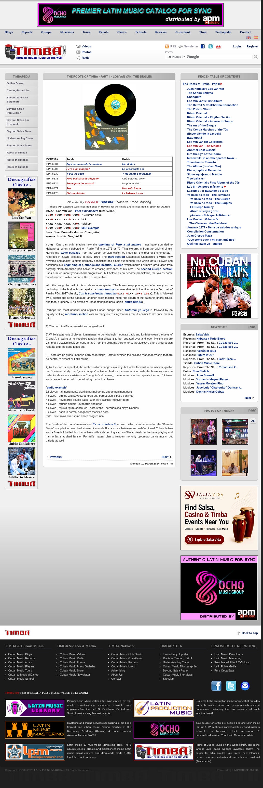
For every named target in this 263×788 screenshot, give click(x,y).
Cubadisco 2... (228, 342)
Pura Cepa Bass (224, 670)
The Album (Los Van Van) (204, 166)
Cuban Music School (21, 678)
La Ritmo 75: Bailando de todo (207, 190)
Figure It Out (205, 354)
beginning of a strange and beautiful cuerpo (94, 264)
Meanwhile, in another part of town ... (212, 158)
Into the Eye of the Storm (204, 154)
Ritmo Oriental (197, 113)
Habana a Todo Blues (211, 338)
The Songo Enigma (200, 92)
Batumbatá (194, 137)
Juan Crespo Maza (199, 235)
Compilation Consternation (205, 231)
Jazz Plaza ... (227, 358)
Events (103, 32)
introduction (116, 256)
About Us (117, 674)
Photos (86, 52)
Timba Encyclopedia (175, 654)
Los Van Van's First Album (204, 100)
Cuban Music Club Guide (126, 654)
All (253, 420)
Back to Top (250, 633)
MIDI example (90, 227)
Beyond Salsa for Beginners (17, 99)
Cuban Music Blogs (20, 654)
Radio (86, 57)
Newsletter (191, 46)
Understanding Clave (20, 138)
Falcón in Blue (206, 350)
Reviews (161, 32)
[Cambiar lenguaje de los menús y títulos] (256, 38)
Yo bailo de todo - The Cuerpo (208, 198)
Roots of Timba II (17, 159)
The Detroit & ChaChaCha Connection (212, 105)
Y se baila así (195, 178)
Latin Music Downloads (228, 654)
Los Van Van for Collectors (205, 141)
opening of (120, 244)
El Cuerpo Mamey (200, 207)
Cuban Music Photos (73, 662)
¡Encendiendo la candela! (204, 133)
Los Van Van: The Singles (204, 145)
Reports (27, 32)
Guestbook (182, 32)
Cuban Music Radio (72, 658)
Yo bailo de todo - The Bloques (209, 202)
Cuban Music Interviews (178, 674)
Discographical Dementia (204, 170)
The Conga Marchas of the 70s (207, 129)
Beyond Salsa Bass (19, 131)
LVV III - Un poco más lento (205, 186)
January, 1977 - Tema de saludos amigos (214, 227)
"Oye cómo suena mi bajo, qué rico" (211, 239)
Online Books (15, 83)
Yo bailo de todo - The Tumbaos (208, 194)
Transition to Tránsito (201, 162)
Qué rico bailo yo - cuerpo (204, 243)
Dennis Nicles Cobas (210, 391)
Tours (86, 32)
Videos (86, 46)
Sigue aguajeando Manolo (204, 174)
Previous (56, 456)
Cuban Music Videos (72, 654)
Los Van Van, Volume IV (202, 219)
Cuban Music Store (207, 363)
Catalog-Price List (18, 90)
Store (202, 32)
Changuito (194, 96)
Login (237, 46)
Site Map (168, 678)
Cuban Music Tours (20, 670)
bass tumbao (107, 289)
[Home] (17, 633)
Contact (245, 32)
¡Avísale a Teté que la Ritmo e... (209, 215)
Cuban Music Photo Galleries (78, 666)
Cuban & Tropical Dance (23, 674)
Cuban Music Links (123, 666)
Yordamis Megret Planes (212, 379)
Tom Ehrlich (201, 371)
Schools (140, 32)
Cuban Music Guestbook (126, 658)
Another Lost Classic (201, 149)
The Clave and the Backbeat (207, 223)
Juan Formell (205, 375)
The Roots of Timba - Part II (201, 83)
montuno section (76, 314)
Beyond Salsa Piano (19, 145)
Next (248, 397)
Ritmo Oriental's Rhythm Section (209, 117)
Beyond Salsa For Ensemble (18, 122)
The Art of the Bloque (201, 125)
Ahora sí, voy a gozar (202, 211)
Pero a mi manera (86, 210)
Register (252, 46)
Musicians (67, 32)
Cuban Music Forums (124, 662)
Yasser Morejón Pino (210, 383)
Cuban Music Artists (20, 662)
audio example (56, 387)
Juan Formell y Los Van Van (205, 88)
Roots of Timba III (18, 166)
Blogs (9, 32)
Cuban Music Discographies (180, 666)
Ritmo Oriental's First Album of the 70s (213, 182)
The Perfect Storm (199, 109)
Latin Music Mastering (227, 658)
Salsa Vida (202, 334)
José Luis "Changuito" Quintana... (219, 387)
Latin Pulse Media (225, 666)
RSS (173, 46)
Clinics (122, 32)
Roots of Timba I (17, 152)
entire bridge (133, 301)
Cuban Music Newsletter (75, 674)
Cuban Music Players (21, 666)
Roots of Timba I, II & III (177, 658)
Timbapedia (223, 32)
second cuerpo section (157, 268)
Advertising (118, 670)
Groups (46, 32)
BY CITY (169, 52)
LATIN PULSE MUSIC (47, 770)
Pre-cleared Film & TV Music (232, 662)
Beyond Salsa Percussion (15, 110)
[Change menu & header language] (248, 38)
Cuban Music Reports (21, 658)
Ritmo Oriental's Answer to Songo (210, 121)
